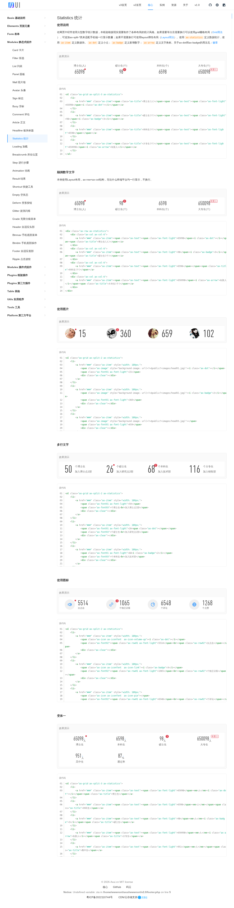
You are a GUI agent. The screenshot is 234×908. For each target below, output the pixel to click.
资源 (173, 4)
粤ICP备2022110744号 (99, 897)
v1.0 (197, 4)
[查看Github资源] (210, 4)
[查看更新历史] (224, 4)
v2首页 (137, 4)
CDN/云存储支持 (127, 897)
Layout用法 (167, 37)
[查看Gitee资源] (217, 4)
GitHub (117, 887)
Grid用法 (217, 32)
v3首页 (123, 4)
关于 (185, 4)
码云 (128, 887)
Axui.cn (114, 881)
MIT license (126, 881)
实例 (162, 4)
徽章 (215, 42)
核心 (150, 4)
